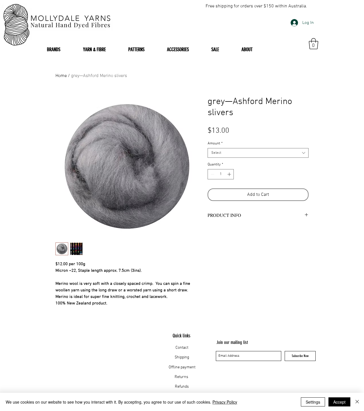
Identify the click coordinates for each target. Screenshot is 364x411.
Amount (215, 143)
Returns (182, 377)
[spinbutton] (220, 174)
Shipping (182, 357)
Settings (313, 402)
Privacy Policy (224, 402)
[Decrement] (211, 174)
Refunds (182, 386)
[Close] (357, 401)
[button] (313, 43)
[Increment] (229, 174)
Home (61, 76)
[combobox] (258, 153)
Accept (339, 402)
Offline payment (182, 367)
